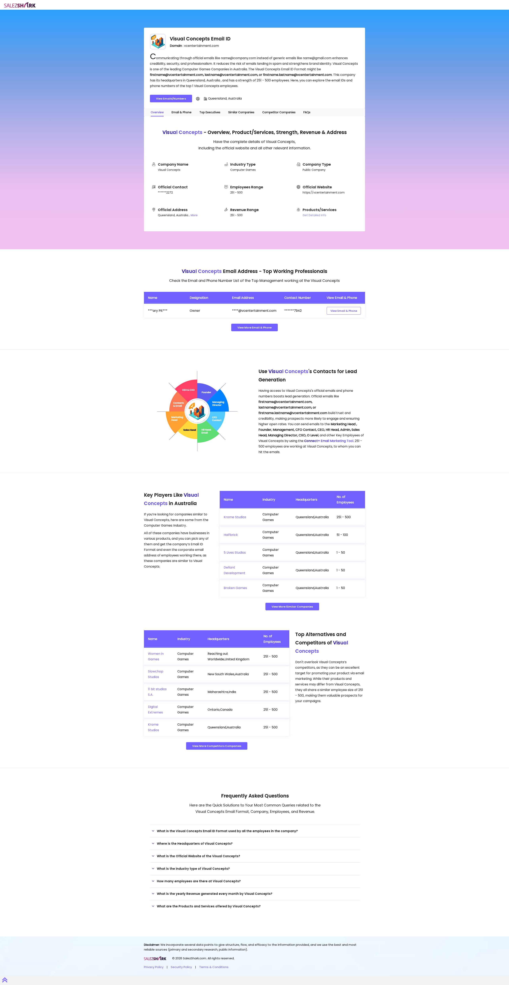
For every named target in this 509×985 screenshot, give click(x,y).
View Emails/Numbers (171, 99)
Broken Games (235, 588)
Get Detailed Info (314, 215)
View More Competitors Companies (216, 746)
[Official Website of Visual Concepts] (198, 98)
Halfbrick (231, 535)
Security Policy (181, 967)
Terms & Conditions (213, 967)
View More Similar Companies (292, 607)
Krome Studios (235, 517)
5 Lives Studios (235, 552)
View (343, 311)
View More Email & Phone (254, 327)
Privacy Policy (153, 967)
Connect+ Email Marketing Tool (328, 441)
